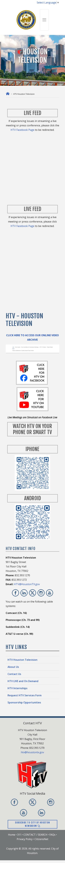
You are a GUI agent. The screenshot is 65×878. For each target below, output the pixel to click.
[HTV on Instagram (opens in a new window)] (41, 592)
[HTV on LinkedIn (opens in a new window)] (24, 592)
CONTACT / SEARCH (35, 834)
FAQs (52, 834)
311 (19, 834)
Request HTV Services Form (24, 695)
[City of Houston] (26, 19)
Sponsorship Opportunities (24, 702)
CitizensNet (41, 839)
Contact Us (14, 674)
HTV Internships (17, 688)
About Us (13, 667)
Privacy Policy (24, 839)
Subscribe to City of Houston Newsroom (32, 824)
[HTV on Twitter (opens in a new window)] (32, 592)
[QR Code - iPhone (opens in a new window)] (32, 472)
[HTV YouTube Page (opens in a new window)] (32, 399)
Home (11, 834)
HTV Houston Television (22, 660)
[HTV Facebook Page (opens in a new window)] (32, 372)
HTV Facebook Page (22, 130)
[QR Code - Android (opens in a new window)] (32, 521)
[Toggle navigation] (44, 20)
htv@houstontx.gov (32, 752)
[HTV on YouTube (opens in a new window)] (49, 592)
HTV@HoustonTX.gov (27, 584)
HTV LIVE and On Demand (23, 681)
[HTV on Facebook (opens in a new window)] (15, 592)
